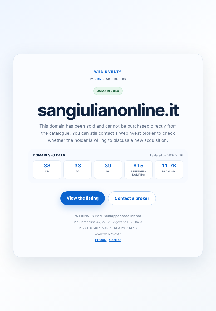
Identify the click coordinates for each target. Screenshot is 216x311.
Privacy (101, 240)
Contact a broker (132, 198)
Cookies (115, 240)
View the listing (83, 198)
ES (124, 79)
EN (99, 79)
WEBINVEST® (108, 72)
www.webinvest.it (108, 234)
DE (108, 79)
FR (116, 79)
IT (91, 79)
